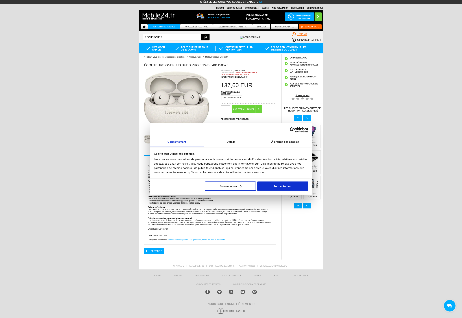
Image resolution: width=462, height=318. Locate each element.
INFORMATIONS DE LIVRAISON (234, 77)
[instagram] (254, 292)
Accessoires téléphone (178, 240)
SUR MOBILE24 (252, 8)
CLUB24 (257, 275)
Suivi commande (258, 15)
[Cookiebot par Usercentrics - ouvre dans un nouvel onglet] (292, 130)
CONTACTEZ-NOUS (315, 8)
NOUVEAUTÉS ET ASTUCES (208, 284)
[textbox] (176, 37)
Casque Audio (195, 240)
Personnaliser (228, 186)
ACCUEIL (158, 275)
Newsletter (297, 8)
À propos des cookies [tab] (285, 141)
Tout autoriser (282, 186)
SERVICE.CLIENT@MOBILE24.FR (274, 266)
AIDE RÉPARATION (280, 8)
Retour (149, 57)
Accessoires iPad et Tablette (233, 27)
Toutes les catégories (164, 27)
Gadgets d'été (312, 27)
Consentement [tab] (176, 141)
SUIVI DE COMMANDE (231, 275)
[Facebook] (207, 292)
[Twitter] (219, 292)
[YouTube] (243, 292)
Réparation (261, 27)
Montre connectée (284, 27)
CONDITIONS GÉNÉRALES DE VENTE (249, 284)
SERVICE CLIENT (234, 8)
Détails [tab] (231, 141)
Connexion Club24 (259, 19)
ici (260, 2)
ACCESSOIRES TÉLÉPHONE (196, 27)
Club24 (265, 8)
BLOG (276, 275)
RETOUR (220, 8)
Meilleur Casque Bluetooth (213, 240)
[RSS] (231, 292)
